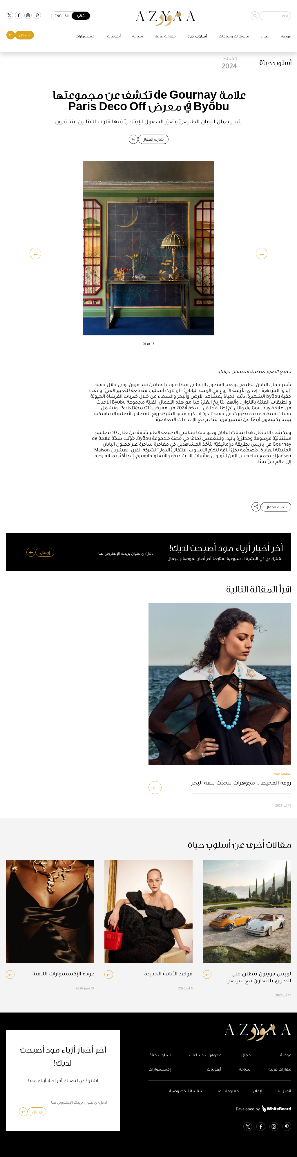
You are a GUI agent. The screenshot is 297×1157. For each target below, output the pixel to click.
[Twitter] (9, 16)
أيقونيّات (114, 36)
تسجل (24, 35)
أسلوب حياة (197, 36)
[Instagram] (28, 16)
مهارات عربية (165, 36)
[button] (35, 253)
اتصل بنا (283, 1091)
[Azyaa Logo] (219, 1033)
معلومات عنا (227, 1091)
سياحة (137, 36)
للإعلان (257, 1091)
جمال (265, 36)
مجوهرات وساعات (234, 36)
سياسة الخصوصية (186, 1091)
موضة (286, 36)
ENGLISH (62, 16)
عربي (81, 15)
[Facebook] (18, 16)
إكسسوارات (85, 36)
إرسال (45, 552)
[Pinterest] (37, 16)
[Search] (255, 15)
